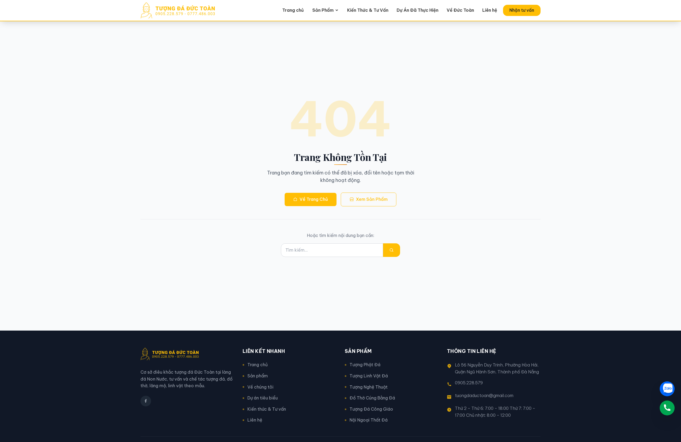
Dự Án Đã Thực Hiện (417, 10)
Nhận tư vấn (521, 10)
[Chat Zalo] (667, 388)
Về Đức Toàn (460, 10)
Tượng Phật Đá (365, 364)
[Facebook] (145, 401)
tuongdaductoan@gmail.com (484, 395)
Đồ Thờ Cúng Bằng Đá (372, 398)
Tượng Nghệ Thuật (369, 387)
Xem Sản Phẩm (372, 199)
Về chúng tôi (260, 387)
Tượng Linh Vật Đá (369, 375)
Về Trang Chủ (314, 199)
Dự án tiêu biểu (262, 398)
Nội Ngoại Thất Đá (369, 420)
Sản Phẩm (323, 10)
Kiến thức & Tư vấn (266, 409)
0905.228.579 (469, 382)
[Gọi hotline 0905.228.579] (667, 408)
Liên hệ (489, 10)
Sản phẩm (257, 375)
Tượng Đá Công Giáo (371, 409)
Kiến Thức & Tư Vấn (367, 10)
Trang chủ (293, 10)
